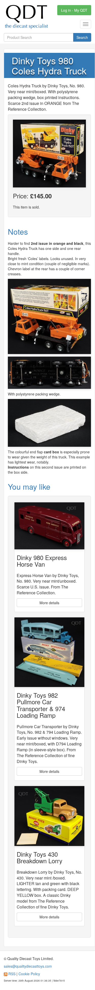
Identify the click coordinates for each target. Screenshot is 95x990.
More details (49, 602)
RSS (11, 973)
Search (82, 37)
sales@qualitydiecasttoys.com (28, 966)
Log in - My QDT (74, 10)
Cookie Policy (29, 973)
